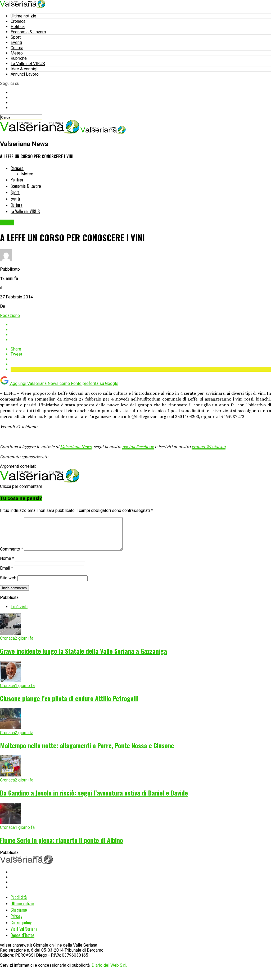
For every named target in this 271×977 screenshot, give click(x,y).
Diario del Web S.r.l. (109, 965)
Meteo (17, 53)
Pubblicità (19, 897)
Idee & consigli (24, 68)
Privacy (16, 916)
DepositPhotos (22, 935)
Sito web (8, 577)
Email (6, 568)
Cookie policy (21, 922)
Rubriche (19, 58)
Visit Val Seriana (24, 929)
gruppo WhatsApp (208, 446)
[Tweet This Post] (141, 329)
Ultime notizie (23, 16)
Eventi (16, 42)
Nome (7, 558)
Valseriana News (76, 446)
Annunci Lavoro (25, 74)
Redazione (10, 315)
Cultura (17, 47)
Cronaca (18, 21)
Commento (11, 549)
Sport (16, 37)
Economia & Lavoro (28, 31)
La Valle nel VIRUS (28, 63)
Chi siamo (19, 910)
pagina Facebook (138, 446)
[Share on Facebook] (141, 324)
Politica (18, 26)
